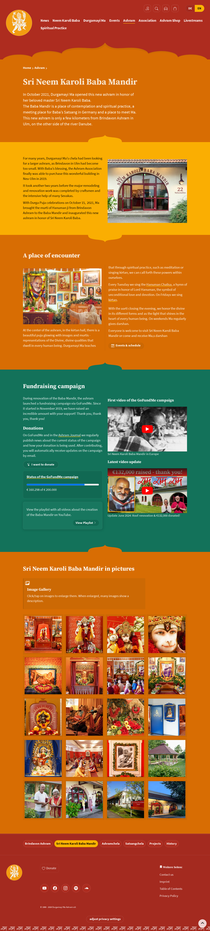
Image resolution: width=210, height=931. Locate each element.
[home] (19, 22)
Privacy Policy (169, 896)
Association (147, 20)
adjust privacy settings (105, 919)
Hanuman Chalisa (159, 284)
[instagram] (65, 888)
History (172, 843)
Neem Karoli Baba (66, 20)
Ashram (129, 20)
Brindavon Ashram (38, 843)
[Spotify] (76, 888)
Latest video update (124, 462)
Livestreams (193, 20)
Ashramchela (111, 843)
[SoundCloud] (86, 888)
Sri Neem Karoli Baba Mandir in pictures (79, 569)
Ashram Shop (170, 20)
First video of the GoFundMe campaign (141, 400)
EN (199, 8)
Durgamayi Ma (94, 20)
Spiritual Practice (53, 28)
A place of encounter (51, 255)
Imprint (164, 882)
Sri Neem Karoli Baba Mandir (76, 843)
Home (27, 68)
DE (190, 8)
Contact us (166, 874)
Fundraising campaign (54, 386)
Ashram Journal (69, 435)
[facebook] (55, 888)
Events (114, 20)
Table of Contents (171, 889)
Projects (155, 843)
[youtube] (44, 888)
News (45, 20)
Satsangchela (134, 843)
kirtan (112, 300)
